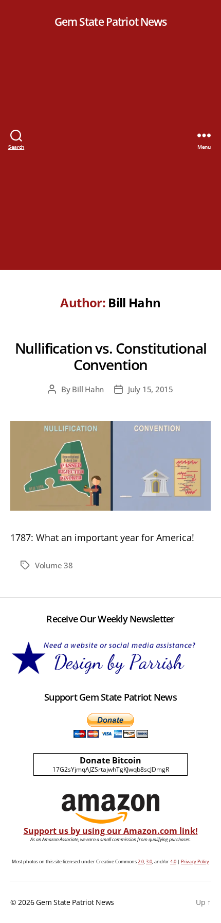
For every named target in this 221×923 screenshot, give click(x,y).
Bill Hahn (88, 389)
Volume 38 (54, 565)
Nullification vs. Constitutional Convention (111, 356)
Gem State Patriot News (110, 21)
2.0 (141, 861)
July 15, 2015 (150, 389)
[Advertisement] (110, 159)
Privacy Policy (195, 861)
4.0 (173, 861)
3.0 (149, 861)
